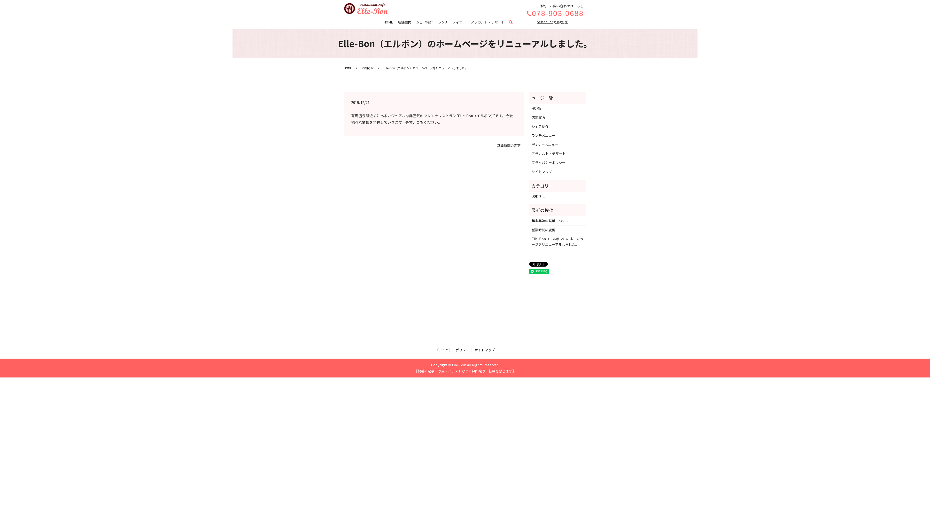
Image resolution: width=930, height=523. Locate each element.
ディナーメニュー (545, 144)
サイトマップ (542, 171)
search (513, 22)
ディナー (459, 22)
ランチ (443, 22)
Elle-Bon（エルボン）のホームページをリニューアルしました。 (557, 241)
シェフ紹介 (424, 22)
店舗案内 (404, 22)
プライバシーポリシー (549, 162)
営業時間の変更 (509, 145)
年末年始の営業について (550, 220)
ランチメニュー (543, 135)
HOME (388, 22)
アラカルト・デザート (488, 22)
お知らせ (368, 68)
